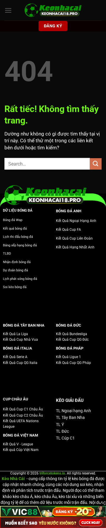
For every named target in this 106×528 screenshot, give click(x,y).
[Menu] (8, 10)
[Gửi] (96, 164)
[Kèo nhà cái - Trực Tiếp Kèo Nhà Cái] (53, 10)
